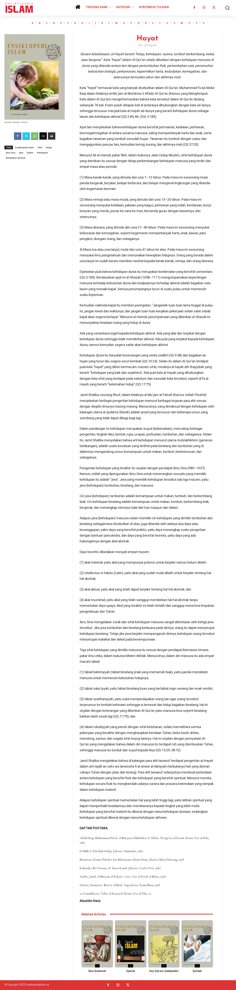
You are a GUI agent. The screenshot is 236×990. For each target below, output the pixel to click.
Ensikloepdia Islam (24, 147)
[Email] (43, 136)
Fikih (40, 147)
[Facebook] (194, 8)
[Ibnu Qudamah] (97, 943)
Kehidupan (42, 152)
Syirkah (197, 971)
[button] (226, 8)
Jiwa (21, 152)
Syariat (130, 971)
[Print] (51, 136)
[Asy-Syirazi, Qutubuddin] (164, 943)
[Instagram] (204, 8)
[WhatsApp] (34, 136)
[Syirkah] (197, 943)
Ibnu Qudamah (97, 971)
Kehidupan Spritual (15, 157)
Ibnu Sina (10, 152)
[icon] (77, 8)
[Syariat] (130, 943)
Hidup (49, 147)
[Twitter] (214, 8)
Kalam (30, 152)
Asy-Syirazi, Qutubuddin (163, 971)
